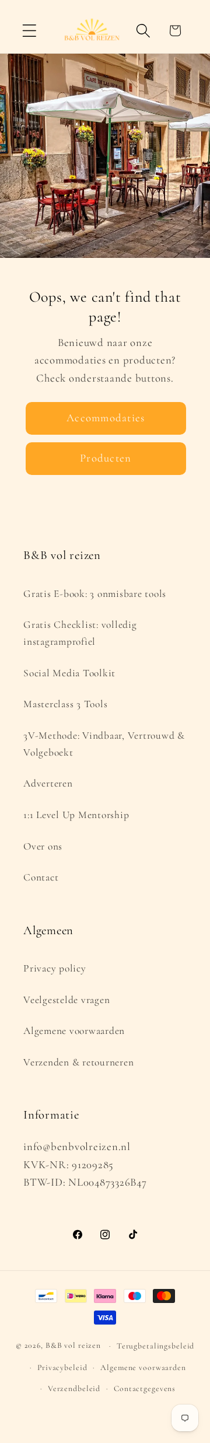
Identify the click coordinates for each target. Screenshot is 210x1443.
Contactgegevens (145, 1388)
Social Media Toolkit (69, 673)
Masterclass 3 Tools (65, 704)
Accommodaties (105, 417)
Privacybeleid (62, 1367)
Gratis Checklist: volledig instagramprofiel (80, 633)
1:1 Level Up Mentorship (76, 815)
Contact (40, 877)
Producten (105, 458)
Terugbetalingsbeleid (156, 1346)
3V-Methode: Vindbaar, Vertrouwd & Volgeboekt (104, 744)
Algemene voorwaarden (74, 1031)
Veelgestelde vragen (66, 1000)
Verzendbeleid (74, 1388)
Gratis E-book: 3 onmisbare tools (94, 594)
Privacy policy (54, 968)
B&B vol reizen (73, 1345)
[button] (29, 31)
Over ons (42, 846)
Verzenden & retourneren (78, 1062)
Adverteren (48, 783)
